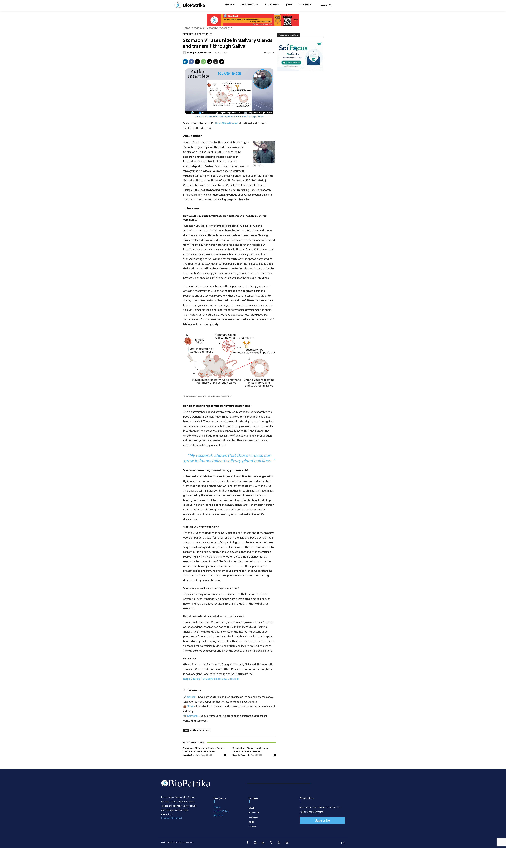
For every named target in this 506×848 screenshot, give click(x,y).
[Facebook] (191, 61)
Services (192, 715)
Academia (198, 28)
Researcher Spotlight (219, 28)
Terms (216, 807)
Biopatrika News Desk (201, 53)
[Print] (215, 61)
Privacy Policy (221, 811)
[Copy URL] (221, 61)
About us (218, 815)
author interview (200, 730)
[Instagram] (255, 842)
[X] (197, 61)
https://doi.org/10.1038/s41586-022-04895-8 (211, 678)
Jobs (190, 706)
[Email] (209, 61)
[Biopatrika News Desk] (185, 52)
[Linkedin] (185, 61)
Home (186, 28)
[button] (326, 5)
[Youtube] (287, 842)
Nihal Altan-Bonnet (226, 123)
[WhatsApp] (203, 61)
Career (191, 696)
